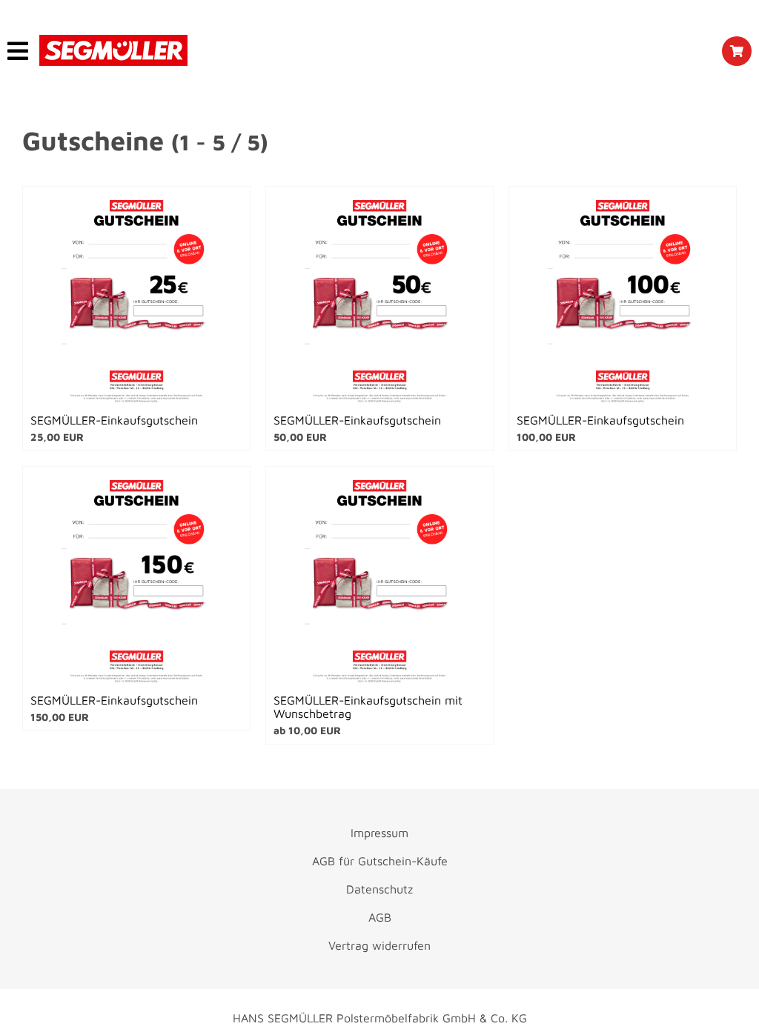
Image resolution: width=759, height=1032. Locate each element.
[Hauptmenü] (18, 51)
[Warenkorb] (737, 51)
